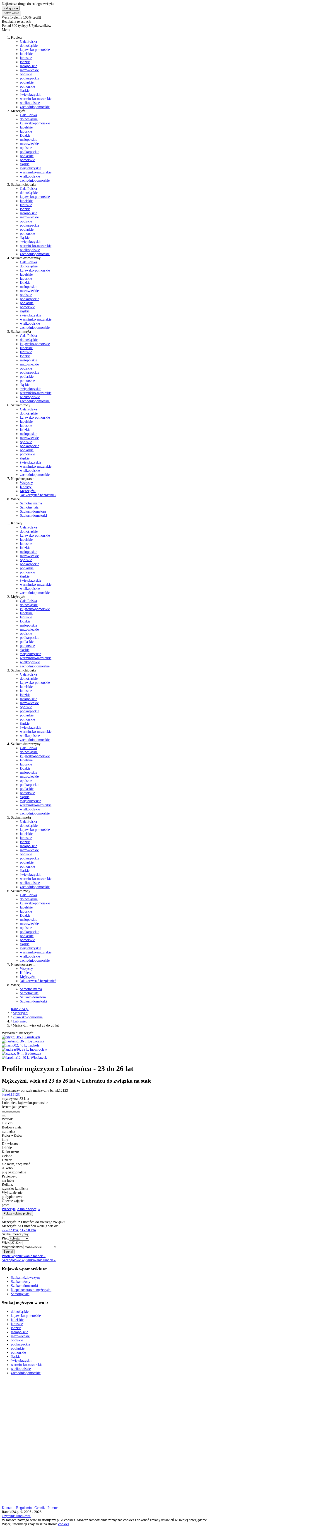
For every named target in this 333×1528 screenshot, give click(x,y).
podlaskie (27, 82)
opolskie (26, 74)
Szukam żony (20, 1282)
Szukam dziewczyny (26, 1277)
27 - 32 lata (10, 1230)
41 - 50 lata (28, 1230)
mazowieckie (29, 70)
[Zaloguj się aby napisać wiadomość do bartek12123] (7, 1112)
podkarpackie (29, 78)
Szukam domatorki (33, 515)
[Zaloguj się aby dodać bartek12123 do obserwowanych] (14, 1112)
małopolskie (28, 66)
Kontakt (7, 1508)
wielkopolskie (30, 103)
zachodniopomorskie (35, 107)
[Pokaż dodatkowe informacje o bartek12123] (3, 1112)
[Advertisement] (138, 1410)
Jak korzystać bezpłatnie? (38, 495)
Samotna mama (31, 503)
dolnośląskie (29, 45)
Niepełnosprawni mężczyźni (31, 1290)
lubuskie (26, 58)
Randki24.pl (20, 1009)
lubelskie (26, 54)
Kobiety (25, 487)
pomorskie (27, 86)
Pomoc (53, 1508)
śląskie (24, 90)
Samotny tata (29, 507)
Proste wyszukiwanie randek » (24, 1256)
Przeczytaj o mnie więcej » (21, 1209)
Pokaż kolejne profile (17, 1213)
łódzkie (25, 62)
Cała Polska (28, 41)
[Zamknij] (3, 1116)
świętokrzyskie (30, 94)
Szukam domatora (33, 511)
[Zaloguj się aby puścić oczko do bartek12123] (11, 1112)
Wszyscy (26, 483)
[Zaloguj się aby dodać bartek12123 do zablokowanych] (18, 1112)
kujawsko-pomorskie (35, 50)
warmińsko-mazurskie (35, 99)
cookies (63, 1524)
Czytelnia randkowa (16, 1516)
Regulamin (24, 1508)
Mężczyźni (28, 491)
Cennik (39, 1508)
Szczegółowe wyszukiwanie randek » (29, 1260)
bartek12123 (11, 1094)
